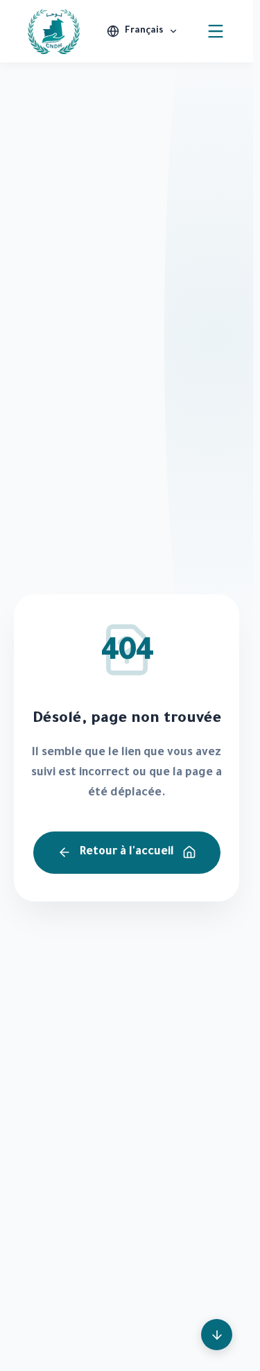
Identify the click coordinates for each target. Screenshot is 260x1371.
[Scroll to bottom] (216, 1334)
